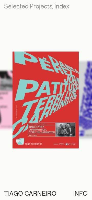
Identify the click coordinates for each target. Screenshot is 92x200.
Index (61, 6)
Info (80, 193)
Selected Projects (28, 6)
